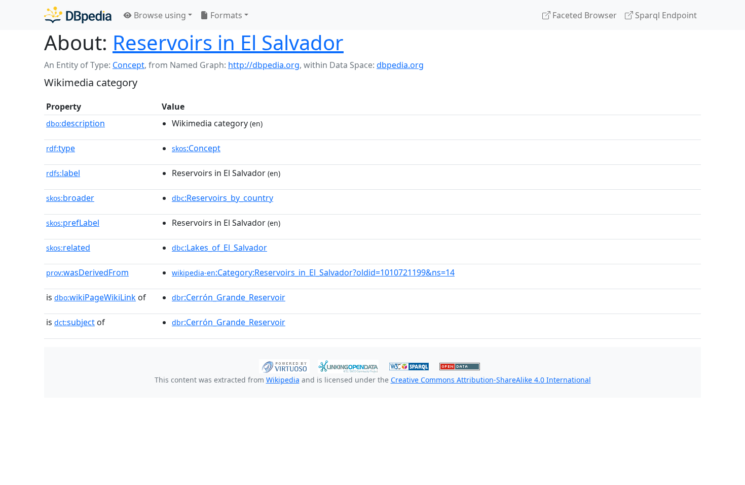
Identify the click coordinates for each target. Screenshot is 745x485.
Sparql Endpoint (665, 15)
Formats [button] (225, 15)
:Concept (196, 148)
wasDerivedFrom (87, 272)
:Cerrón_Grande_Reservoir (228, 297)
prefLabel (72, 222)
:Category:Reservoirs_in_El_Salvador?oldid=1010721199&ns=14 (313, 272)
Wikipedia (283, 380)
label (63, 173)
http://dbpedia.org (264, 65)
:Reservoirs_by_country (222, 197)
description (75, 123)
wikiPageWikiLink (95, 297)
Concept (128, 65)
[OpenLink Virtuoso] (284, 365)
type (60, 148)
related (68, 247)
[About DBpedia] (77, 15)
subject (74, 322)
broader (70, 197)
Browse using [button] (159, 15)
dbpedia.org (400, 65)
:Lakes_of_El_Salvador (219, 247)
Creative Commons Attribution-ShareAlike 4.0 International (491, 380)
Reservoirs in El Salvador (228, 42)
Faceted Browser (583, 15)
